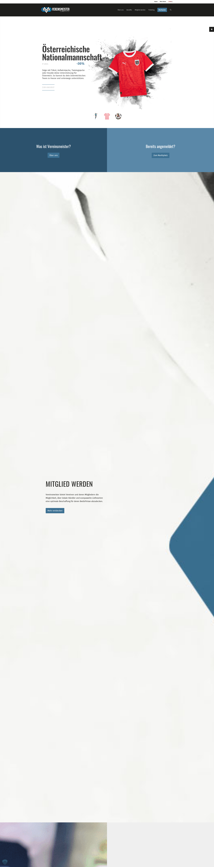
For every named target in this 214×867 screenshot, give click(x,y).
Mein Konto (163, 1)
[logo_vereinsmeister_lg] (55, 9)
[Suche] (170, 9)
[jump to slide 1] (95, 116)
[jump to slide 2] (107, 116)
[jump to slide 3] (118, 116)
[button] (5, 862)
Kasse (155, 1)
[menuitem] (120, 9)
